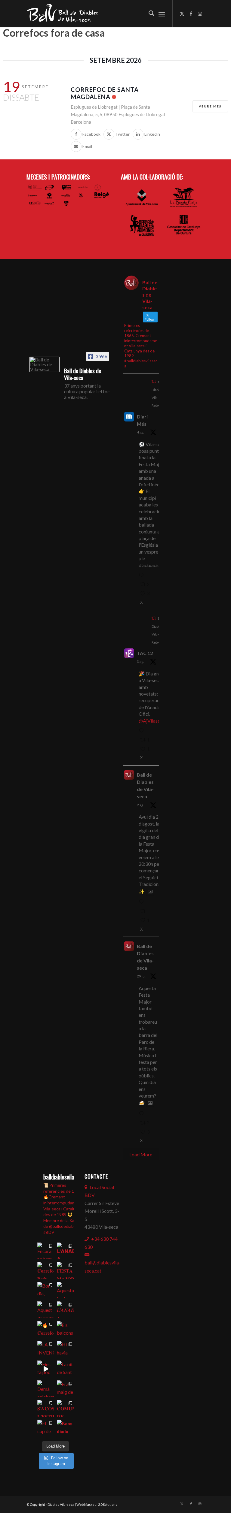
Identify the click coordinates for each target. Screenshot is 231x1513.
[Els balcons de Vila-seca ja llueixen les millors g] (65, 1329)
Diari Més (142, 420)
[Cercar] (148, 13)
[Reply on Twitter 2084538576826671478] (142, 575)
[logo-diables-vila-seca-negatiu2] (65, 13)
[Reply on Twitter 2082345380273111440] (142, 1113)
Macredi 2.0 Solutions (100, 1504)
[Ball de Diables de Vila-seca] (44, 364)
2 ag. (140, 805)
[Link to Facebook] (191, 13)
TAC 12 (145, 653)
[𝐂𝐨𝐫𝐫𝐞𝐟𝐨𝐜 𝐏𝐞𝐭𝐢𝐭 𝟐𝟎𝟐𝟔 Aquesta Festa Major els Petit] (45, 1270)
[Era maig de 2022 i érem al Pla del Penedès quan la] (65, 1388)
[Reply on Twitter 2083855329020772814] (142, 902)
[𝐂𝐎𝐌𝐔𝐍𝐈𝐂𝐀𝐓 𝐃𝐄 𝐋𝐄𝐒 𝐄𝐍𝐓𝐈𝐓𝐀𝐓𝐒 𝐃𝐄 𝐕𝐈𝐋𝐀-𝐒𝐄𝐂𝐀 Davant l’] (65, 1408)
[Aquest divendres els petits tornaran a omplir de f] (45, 1309)
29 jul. (141, 976)
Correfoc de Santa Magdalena (105, 93)
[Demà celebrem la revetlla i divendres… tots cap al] (45, 1388)
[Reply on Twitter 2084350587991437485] (142, 730)
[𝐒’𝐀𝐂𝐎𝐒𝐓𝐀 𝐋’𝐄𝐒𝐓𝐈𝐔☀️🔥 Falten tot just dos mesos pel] (45, 1408)
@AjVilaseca (152, 720)
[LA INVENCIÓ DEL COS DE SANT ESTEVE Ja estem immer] (45, 1349)
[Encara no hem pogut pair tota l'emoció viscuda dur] (45, 1251)
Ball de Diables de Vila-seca (145, 785)
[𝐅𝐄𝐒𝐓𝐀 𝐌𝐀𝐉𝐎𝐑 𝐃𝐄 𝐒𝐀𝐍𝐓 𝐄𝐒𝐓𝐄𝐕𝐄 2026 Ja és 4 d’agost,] (65, 1270)
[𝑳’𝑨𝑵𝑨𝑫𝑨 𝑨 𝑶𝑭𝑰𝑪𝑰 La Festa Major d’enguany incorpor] (65, 1309)
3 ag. (140, 661)
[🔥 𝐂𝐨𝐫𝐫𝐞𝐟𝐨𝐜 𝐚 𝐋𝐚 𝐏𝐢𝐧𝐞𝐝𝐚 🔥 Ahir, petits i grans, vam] (45, 1329)
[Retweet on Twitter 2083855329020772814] (144, 911)
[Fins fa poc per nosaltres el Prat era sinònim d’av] (45, 1368)
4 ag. (140, 432)
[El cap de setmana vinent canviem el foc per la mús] (45, 1428)
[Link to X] (181, 13)
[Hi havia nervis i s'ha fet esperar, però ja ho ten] (65, 1349)
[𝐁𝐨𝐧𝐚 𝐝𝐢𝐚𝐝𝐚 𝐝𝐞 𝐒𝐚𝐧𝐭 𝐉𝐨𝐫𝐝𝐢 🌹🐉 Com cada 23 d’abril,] (65, 1428)
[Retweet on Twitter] (154, 381)
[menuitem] (148, 13)
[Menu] (162, 13)
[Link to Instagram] (200, 13)
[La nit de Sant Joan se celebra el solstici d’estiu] (65, 1368)
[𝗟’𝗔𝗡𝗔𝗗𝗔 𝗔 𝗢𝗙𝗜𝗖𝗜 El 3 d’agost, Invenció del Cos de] (65, 1251)
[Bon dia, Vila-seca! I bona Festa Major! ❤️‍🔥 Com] (45, 1290)
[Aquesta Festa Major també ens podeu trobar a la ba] (65, 1290)
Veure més (210, 106)
